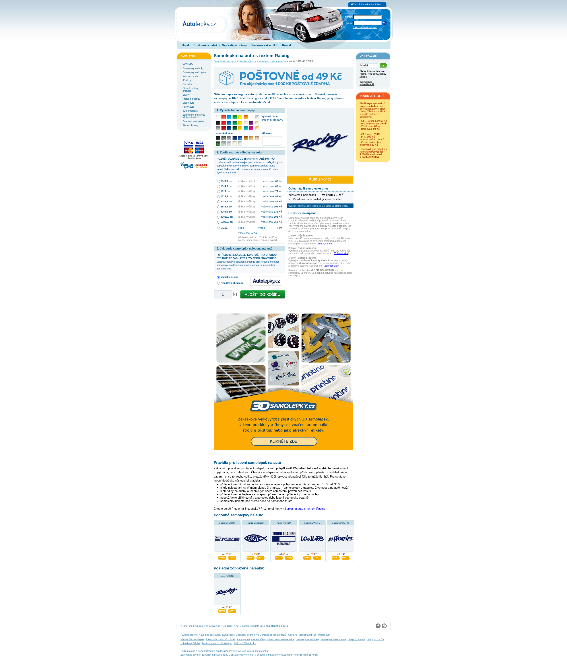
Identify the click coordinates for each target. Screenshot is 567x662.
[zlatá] (256, 122)
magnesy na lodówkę (307, 639)
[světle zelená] (234, 117)
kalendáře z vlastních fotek (220, 639)
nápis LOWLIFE (312, 523)
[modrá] (229, 122)
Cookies (292, 634)
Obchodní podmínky (247, 634)
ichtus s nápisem (255, 523)
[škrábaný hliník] (229, 143)
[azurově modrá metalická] (240, 138)
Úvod (185, 45)
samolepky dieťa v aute (333, 639)
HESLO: (349, 23)
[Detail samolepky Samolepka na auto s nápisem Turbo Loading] (279, 557)
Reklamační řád (307, 634)
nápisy (363, 76)
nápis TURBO (284, 523)
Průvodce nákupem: (302, 213)
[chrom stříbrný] (240, 143)
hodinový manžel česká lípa (217, 643)
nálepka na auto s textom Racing (304, 508)
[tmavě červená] (223, 128)
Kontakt (287, 45)
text (370, 73)
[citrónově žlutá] (240, 117)
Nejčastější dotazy (234, 45)
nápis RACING (227, 576)
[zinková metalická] (223, 138)
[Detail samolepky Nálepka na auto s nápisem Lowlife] (307, 557)
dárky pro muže (375, 639)
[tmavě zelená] (234, 128)
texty (375, 73)
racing (363, 73)
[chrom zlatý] (234, 143)
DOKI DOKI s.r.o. (230, 626)
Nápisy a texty (247, 61)
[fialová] (251, 122)
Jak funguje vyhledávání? (367, 83)
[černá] (218, 122)
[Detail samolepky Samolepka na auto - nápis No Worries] (336, 557)
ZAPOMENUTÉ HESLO (365, 27)
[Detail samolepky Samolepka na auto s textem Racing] (222, 610)
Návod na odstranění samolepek (216, 634)
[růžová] (251, 128)
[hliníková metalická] (229, 138)
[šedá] (218, 128)
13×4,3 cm (226, 186)
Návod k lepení (189, 634)
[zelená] (234, 122)
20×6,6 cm (226, 201)
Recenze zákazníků (264, 45)
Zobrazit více (325, 243)
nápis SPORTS (227, 523)
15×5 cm (225, 191)
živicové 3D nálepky (245, 643)
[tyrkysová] (245, 128)
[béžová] (245, 122)
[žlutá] (240, 122)
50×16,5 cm (227, 222)
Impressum (324, 634)
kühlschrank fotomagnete (280, 639)
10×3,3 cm (226, 181)
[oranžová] (245, 117)
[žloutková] (240, 128)
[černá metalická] (218, 138)
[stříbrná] (256, 117)
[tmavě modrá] (229, 128)
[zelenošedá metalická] (223, 143)
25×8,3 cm (226, 206)
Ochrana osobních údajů (273, 634)
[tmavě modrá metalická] (234, 138)
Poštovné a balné (205, 45)
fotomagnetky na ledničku (251, 639)
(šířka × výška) (246, 181)
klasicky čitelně (229, 277)
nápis (382, 73)
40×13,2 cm (227, 216)
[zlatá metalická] (251, 138)
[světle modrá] (229, 117)
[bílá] (218, 117)
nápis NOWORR (340, 523)
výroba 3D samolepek (192, 639)
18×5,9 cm (226, 196)
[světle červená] (223, 117)
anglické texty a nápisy (272, 61)
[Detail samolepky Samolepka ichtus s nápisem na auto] (250, 557)
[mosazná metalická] (256, 138)
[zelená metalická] (218, 143)
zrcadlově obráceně (232, 283)
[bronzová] (256, 128)
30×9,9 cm (226, 211)
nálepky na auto (356, 639)
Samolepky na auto (225, 61)
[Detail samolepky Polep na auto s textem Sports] (222, 557)
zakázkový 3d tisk (190, 643)
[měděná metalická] (245, 138)
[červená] (223, 122)
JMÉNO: (349, 17)
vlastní (224, 228)
